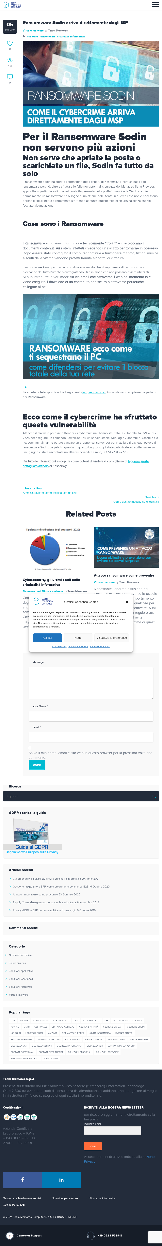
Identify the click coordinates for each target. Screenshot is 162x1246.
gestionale (40, 1027)
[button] (127, 602)
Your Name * (40, 706)
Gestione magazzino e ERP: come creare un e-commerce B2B (51, 886)
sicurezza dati (19, 1046)
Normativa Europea (73, 1033)
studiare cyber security (25, 1058)
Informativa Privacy (78, 646)
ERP (106, 1020)
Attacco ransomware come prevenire (124, 575)
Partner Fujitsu (124, 1033)
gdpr (27, 1027)
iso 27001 (16, 1033)
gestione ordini (136, 1027)
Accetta (47, 638)
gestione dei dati (112, 1027)
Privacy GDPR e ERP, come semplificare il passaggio (44, 910)
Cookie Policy (59, 646)
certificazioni (61, 1020)
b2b (13, 1020)
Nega (78, 638)
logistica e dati (34, 1033)
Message (38, 662)
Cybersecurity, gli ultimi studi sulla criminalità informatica (51, 582)
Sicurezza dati (32, 591)
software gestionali (22, 1052)
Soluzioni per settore (65, 1198)
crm (76, 1020)
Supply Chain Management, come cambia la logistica (44, 902)
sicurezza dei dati (42, 1046)
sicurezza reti (95, 1046)
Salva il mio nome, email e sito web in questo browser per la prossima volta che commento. (90, 755)
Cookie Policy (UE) (14, 1204)
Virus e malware (33, 30)
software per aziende (51, 1052)
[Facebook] (22, 1180)
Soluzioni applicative (21, 971)
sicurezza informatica (71, 36)
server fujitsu (116, 1039)
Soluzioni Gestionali (21, 979)
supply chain (50, 1058)
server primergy (138, 1039)
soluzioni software (107, 1052)
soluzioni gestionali (79, 1052)
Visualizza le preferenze (112, 638)
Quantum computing (48, 1039)
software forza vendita (121, 1046)
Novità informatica (100, 1033)
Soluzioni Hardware (21, 987)
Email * (37, 727)
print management (21, 1039)
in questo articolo (94, 392)
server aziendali (94, 1039)
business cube (41, 1020)
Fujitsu (15, 1027)
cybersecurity (91, 1020)
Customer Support (29, 1235)
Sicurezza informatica (102, 1198)
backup (24, 1020)
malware (32, 36)
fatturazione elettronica (127, 1020)
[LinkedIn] (61, 1180)
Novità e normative (20, 955)
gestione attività (88, 1027)
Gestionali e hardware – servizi (22, 1198)
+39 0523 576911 (110, 1235)
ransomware (48, 36)
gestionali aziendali (63, 1027)
